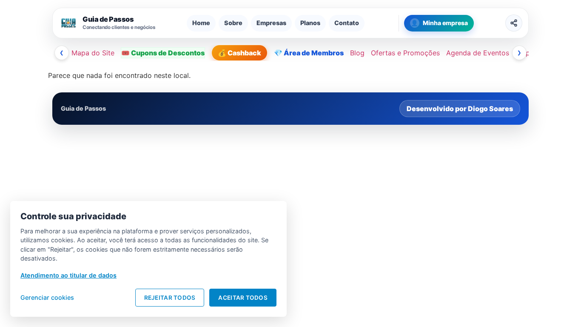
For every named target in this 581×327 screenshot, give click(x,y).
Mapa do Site (92, 53)
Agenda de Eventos (477, 53)
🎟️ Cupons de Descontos (163, 53)
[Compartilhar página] (513, 23)
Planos (310, 22)
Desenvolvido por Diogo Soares (460, 108)
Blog (357, 53)
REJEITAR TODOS (170, 297)
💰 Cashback (239, 53)
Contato (346, 22)
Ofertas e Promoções (405, 53)
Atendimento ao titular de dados (68, 275)
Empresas (271, 22)
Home (201, 22)
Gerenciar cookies (47, 297)
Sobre (233, 22)
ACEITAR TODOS (243, 297)
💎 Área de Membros (309, 53)
